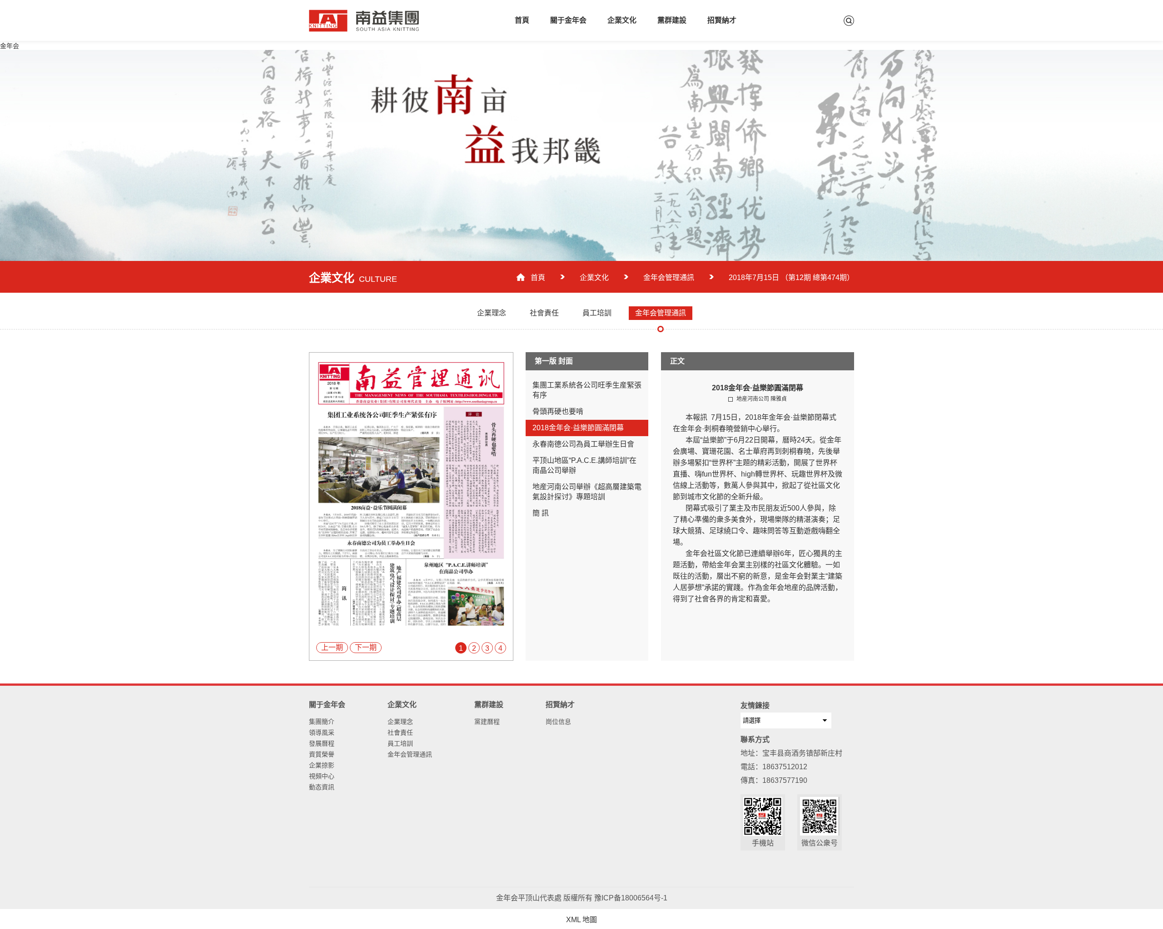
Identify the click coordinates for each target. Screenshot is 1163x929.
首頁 (522, 20)
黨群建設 (671, 20)
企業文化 (621, 20)
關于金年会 (568, 20)
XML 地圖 (581, 920)
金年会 (9, 45)
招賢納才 (721, 20)
